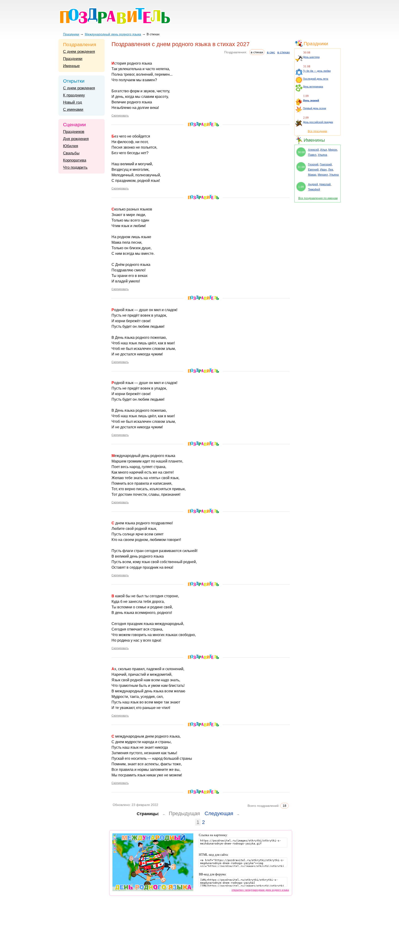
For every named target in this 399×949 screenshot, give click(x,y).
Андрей (313, 184)
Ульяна (322, 154)
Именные (71, 66)
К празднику (74, 95)
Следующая (219, 813)
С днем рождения (79, 51)
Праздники (71, 34)
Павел (312, 154)
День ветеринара (313, 86)
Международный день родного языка (113, 34)
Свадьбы (71, 153)
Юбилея (70, 146)
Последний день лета (315, 78)
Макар (312, 174)
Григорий (326, 164)
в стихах (283, 52)
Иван (323, 169)
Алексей (313, 149)
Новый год (72, 102)
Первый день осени (314, 108)
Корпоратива (74, 160)
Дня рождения (76, 139)
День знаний (311, 100)
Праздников (73, 131)
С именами (73, 109)
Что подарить (75, 167)
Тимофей (314, 189)
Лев (330, 169)
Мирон (332, 149)
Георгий (313, 164)
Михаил (323, 174)
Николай (325, 184)
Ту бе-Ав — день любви (317, 70)
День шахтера (311, 57)
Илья (323, 149)
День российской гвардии (318, 122)
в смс (271, 52)
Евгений (313, 169)
